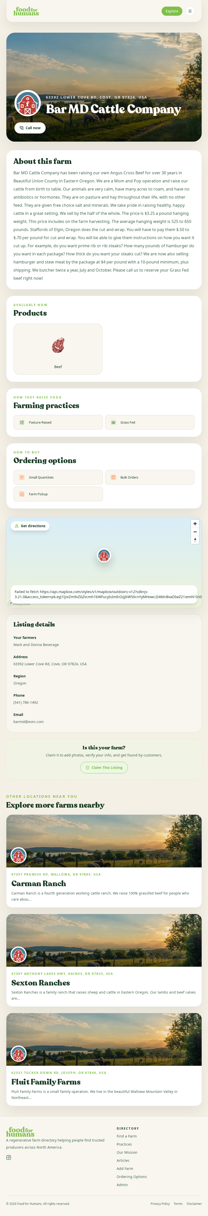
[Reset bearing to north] (195, 540)
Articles (123, 1160)
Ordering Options (132, 1176)
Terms (178, 1204)
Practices (124, 1144)
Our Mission (127, 1152)
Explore (172, 11)
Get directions (33, 525)
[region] (104, 562)
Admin (122, 1184)
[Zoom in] (195, 524)
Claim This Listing (107, 767)
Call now (33, 127)
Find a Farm (127, 1136)
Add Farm (125, 1168)
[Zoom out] (195, 532)
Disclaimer (194, 1204)
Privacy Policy (160, 1204)
